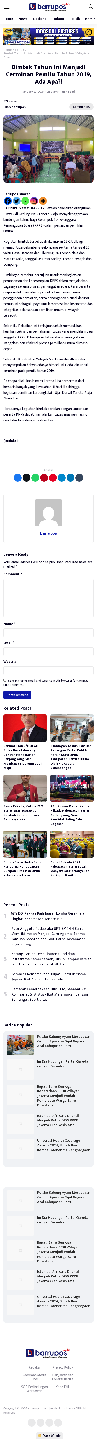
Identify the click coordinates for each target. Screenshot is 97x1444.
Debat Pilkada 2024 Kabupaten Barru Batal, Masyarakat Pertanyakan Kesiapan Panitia (69, 868)
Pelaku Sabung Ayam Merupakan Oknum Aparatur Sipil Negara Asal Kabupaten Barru (63, 1041)
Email (8, 643)
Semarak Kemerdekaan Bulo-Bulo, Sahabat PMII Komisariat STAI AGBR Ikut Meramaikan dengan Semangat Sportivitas (50, 994)
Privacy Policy (63, 1367)
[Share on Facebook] (18, 478)
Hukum (58, 19)
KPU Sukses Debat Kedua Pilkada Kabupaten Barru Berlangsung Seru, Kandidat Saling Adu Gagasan (69, 815)
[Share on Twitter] (26, 478)
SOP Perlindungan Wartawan (34, 1389)
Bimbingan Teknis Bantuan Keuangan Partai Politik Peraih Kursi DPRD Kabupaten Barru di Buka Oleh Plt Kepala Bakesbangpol (71, 757)
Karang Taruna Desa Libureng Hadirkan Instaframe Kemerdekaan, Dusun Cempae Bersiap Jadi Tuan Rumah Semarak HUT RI (52, 959)
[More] (43, 201)
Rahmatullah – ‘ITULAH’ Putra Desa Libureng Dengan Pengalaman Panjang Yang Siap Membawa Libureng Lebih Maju (23, 757)
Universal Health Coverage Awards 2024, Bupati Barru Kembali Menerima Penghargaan (63, 1145)
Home (8, 19)
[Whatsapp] (25, 201)
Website (10, 662)
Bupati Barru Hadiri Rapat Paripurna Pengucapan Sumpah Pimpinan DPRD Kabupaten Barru (23, 868)
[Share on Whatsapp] (35, 478)
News (23, 19)
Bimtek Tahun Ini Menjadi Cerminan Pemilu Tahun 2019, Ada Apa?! (48, 74)
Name (9, 624)
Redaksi (34, 1367)
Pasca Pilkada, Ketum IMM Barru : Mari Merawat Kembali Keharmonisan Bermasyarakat (23, 812)
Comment (12, 574)
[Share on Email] (44, 478)
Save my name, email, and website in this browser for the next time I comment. (45, 682)
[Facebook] (8, 201)
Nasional (40, 19)
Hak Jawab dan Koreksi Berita (62, 1377)
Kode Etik (62, 1387)
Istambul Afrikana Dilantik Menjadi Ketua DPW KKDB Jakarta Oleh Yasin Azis (58, 1120)
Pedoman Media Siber (34, 1377)
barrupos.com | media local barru (51, 1408)
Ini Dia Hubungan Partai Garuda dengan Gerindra (62, 1064)
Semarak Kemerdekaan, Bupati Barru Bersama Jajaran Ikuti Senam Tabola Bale (49, 977)
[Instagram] (34, 201)
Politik (74, 19)
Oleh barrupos (14, 107)
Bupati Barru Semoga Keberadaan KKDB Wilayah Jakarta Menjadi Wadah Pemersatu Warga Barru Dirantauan (58, 1096)
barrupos (48, 533)
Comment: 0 (81, 106)
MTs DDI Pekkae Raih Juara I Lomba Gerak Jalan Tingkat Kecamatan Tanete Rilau (48, 916)
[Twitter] (17, 201)
